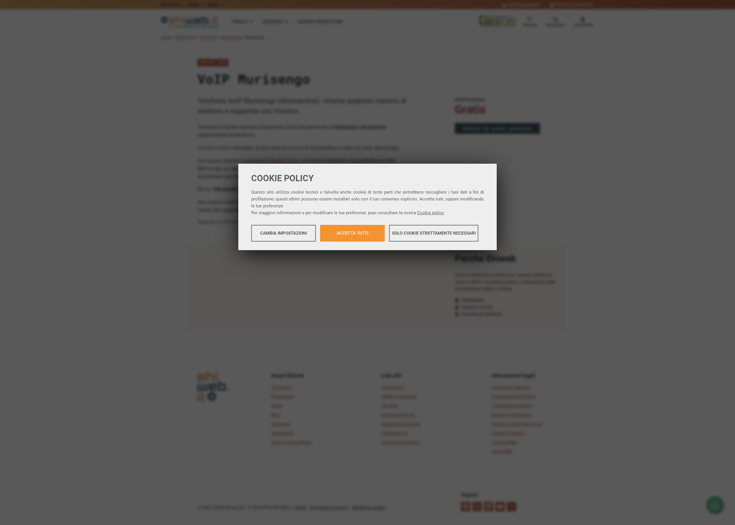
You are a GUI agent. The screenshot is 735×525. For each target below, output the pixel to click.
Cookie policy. (430, 212)
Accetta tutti (352, 233)
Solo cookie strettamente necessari (434, 233)
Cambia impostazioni (283, 233)
